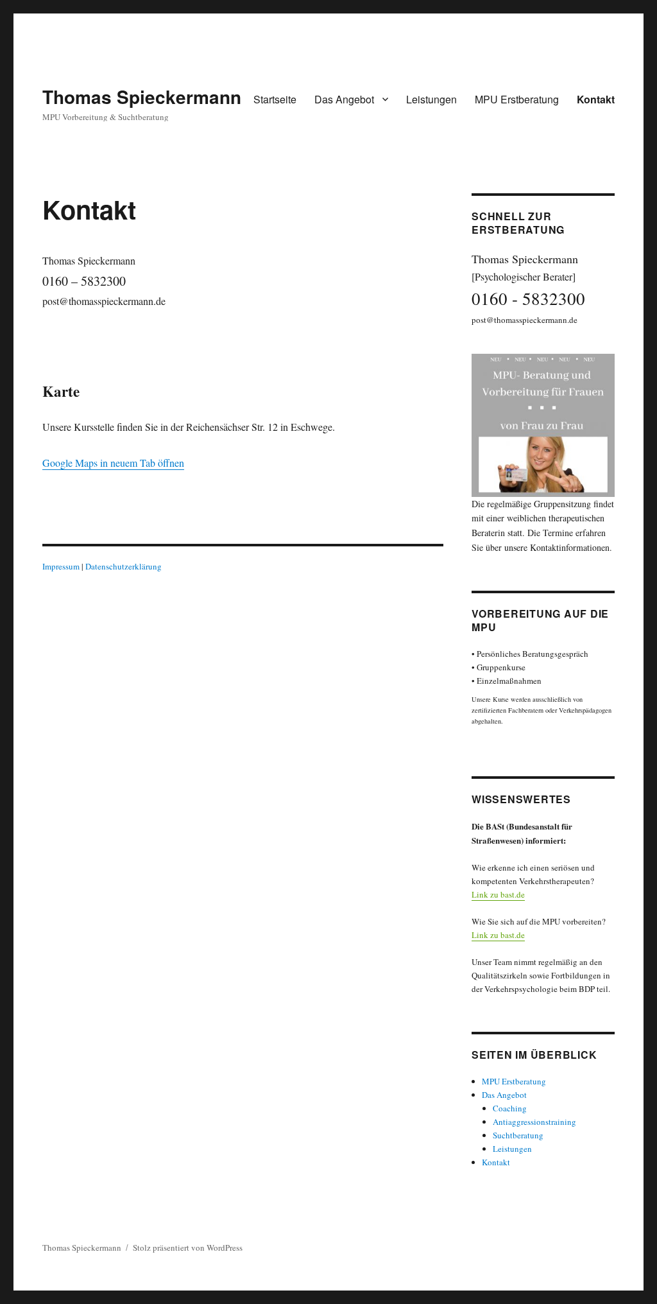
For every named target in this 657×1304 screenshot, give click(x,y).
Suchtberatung (518, 1135)
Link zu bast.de (498, 894)
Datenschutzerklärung (123, 566)
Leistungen (431, 99)
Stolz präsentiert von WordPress (188, 1247)
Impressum (61, 566)
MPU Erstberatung (517, 99)
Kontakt (596, 99)
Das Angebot (344, 99)
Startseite (274, 99)
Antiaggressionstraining (534, 1121)
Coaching (510, 1108)
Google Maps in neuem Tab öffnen (113, 462)
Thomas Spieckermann (141, 96)
